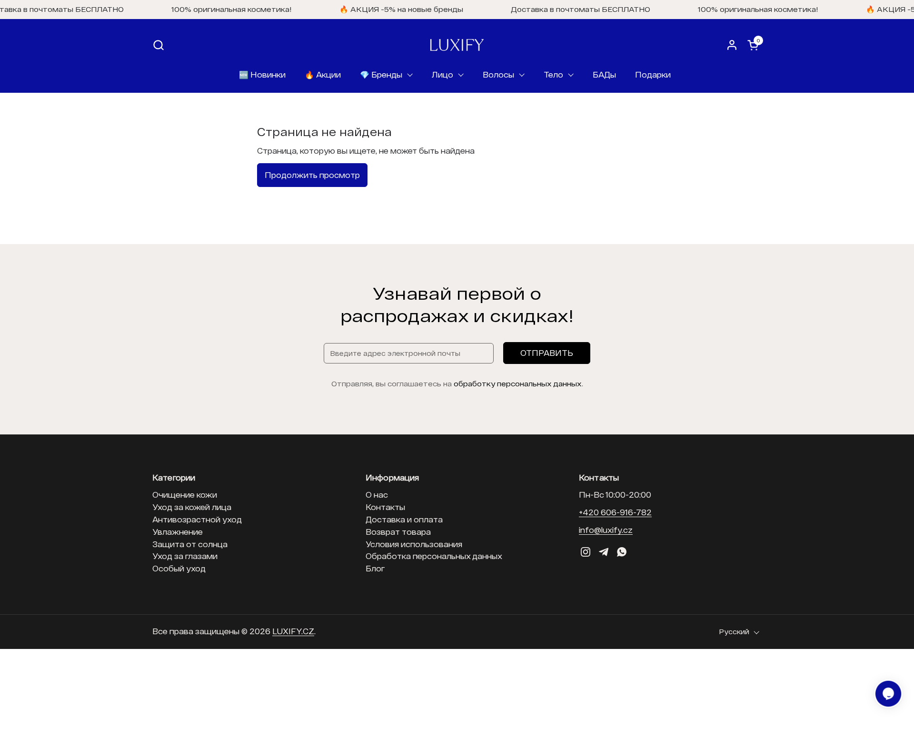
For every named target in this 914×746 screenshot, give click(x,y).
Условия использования (414, 544)
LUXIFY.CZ (293, 631)
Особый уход (179, 568)
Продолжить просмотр (312, 174)
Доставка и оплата (404, 519)
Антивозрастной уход (197, 519)
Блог (375, 568)
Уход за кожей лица (191, 506)
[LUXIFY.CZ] (457, 45)
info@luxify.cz (606, 529)
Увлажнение (177, 531)
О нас (377, 494)
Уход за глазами (185, 555)
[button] (158, 45)
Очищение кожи (184, 494)
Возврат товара (398, 531)
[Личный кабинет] (732, 45)
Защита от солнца (190, 544)
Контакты (385, 506)
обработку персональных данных (518, 383)
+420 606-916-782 (615, 512)
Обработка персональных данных (434, 555)
